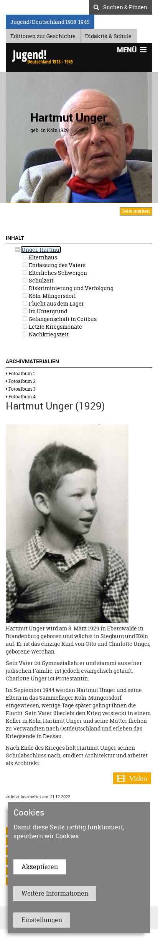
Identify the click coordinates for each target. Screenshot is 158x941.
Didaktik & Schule (108, 34)
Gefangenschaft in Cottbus (62, 319)
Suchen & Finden (125, 6)
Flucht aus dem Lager (56, 303)
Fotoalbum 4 (21, 396)
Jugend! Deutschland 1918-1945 (49, 20)
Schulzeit (40, 280)
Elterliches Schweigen (57, 272)
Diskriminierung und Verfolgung (71, 288)
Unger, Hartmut (40, 249)
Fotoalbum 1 (21, 373)
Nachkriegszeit (48, 334)
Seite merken (136, 211)
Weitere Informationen (54, 893)
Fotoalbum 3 (21, 389)
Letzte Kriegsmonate (55, 326)
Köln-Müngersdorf (52, 295)
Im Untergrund (47, 311)
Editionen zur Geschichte (43, 34)
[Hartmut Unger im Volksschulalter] (67, 522)
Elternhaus (42, 257)
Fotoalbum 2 (21, 381)
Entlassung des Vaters (57, 265)
